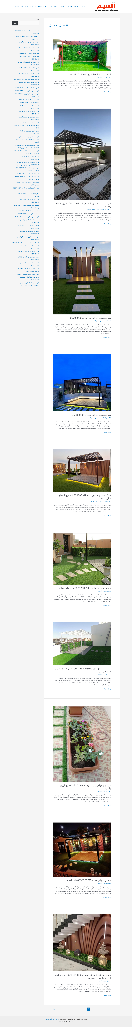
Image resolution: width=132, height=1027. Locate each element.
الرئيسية (83, 6)
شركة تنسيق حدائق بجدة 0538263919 (91, 415)
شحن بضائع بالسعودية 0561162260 (29, 53)
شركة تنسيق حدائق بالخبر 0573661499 (27, 173)
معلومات (62, 6)
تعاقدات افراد (19, 6)
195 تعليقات (107, 418)
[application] (14, 6)
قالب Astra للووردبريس (52, 1019)
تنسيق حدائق (107, 77)
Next (53, 1009)
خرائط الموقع (42, 6)
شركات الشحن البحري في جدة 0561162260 (26, 79)
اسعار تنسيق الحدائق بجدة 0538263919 (90, 74)
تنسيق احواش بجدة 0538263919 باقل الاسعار (88, 880)
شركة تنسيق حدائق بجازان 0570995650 (90, 318)
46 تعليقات (108, 501)
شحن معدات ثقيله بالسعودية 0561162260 (27, 88)
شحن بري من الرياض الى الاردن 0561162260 (26, 99)
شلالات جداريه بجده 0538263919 (29, 102)
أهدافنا (76, 6)
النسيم (102, 209)
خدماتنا (70, 6)
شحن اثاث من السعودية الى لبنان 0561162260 (25, 242)
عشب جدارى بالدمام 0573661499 (29, 211)
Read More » (107, 92)
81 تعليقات (108, 209)
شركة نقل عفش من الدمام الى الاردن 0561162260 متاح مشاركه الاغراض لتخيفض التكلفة (26, 139)
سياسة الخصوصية (30, 6)
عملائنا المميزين (52, 6)
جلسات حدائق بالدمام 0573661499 (28, 214)
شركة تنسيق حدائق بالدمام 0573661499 (27, 91)
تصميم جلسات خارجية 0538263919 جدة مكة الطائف (84, 588)
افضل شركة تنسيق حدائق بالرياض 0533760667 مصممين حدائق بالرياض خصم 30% (26, 125)
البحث (37, 19)
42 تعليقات (108, 321)
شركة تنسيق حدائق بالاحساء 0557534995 (26, 217)
